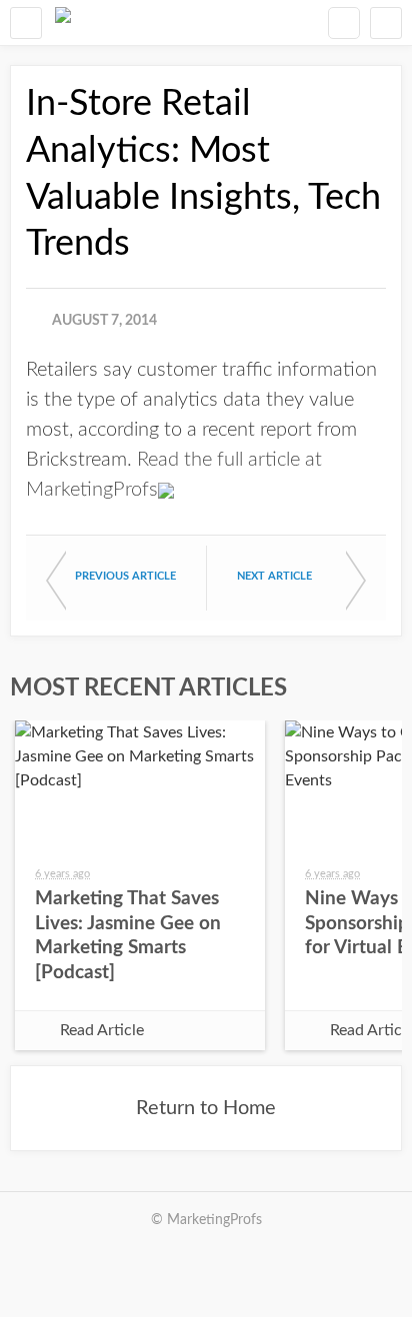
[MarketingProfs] (63, 22)
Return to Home (206, 1108)
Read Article (102, 1030)
